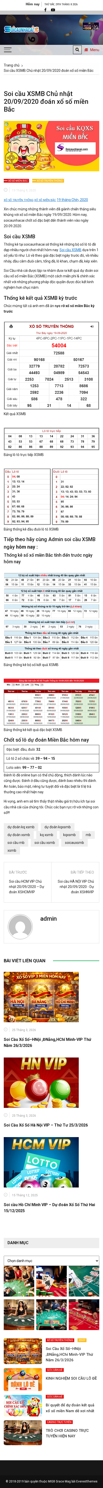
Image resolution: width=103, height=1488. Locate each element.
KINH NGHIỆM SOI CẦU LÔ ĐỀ (71, 1378)
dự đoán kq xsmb (21, 827)
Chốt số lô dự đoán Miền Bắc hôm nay (46, 740)
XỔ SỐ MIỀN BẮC (18, 180)
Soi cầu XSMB (71, 250)
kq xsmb (46, 835)
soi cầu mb (16, 843)
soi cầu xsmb (44, 843)
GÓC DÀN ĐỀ (54, 1370)
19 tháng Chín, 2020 (72, 200)
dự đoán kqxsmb (57, 827)
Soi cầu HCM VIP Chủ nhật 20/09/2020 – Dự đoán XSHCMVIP (26, 886)
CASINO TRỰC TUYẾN (59, 1422)
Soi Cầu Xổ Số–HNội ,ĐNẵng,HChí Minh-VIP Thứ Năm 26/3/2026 (69, 1354)
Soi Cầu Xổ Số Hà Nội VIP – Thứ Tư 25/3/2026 (46, 1125)
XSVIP (82, 1340)
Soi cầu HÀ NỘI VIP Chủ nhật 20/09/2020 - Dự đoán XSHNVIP (76, 886)
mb (88, 835)
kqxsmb (69, 835)
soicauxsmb (74, 843)
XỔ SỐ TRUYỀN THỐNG (50, 180)
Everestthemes (87, 1481)
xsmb (12, 850)
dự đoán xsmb (19, 835)
